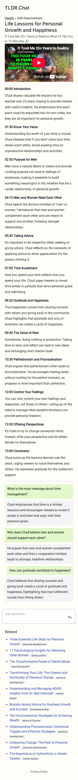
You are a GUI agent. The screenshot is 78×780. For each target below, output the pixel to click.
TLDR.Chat (17, 8)
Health (9, 18)
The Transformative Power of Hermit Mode (40, 661)
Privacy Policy (39, 771)
